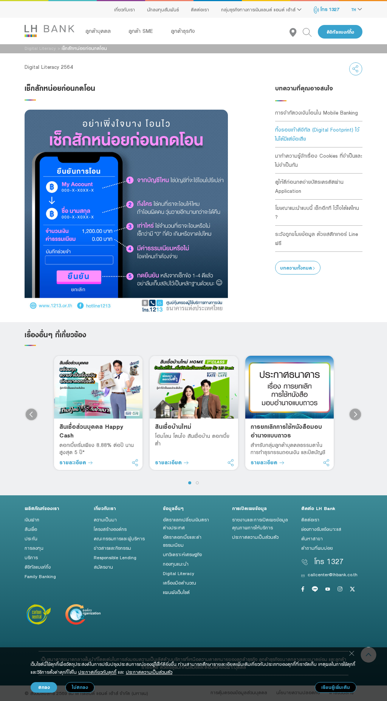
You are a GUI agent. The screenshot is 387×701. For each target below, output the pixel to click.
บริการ (31, 557)
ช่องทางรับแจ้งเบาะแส (321, 529)
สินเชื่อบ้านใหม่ (173, 426)
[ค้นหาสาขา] (296, 31)
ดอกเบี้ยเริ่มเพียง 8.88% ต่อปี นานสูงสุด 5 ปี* (96, 449)
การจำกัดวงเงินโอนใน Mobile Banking (316, 112)
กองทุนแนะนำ (176, 564)
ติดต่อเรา (200, 9)
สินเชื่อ (31, 529)
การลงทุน (34, 548)
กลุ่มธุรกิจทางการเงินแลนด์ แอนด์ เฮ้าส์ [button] (259, 9)
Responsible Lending (115, 557)
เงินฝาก (32, 519)
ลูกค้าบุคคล (99, 31)
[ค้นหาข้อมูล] (310, 31)
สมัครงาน (103, 567)
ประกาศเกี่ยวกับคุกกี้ (97, 672)
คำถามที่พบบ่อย (317, 548)
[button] (189, 482)
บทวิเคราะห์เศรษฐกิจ (182, 554)
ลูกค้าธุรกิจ (183, 31)
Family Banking (40, 576)
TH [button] (354, 9)
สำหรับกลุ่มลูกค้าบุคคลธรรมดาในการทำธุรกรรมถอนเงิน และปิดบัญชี (288, 449)
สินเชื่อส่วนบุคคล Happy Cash (91, 430)
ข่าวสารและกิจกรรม (112, 548)
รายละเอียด (73, 462)
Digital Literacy (40, 48)
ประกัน (31, 538)
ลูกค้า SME (141, 31)
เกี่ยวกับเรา (124, 9)
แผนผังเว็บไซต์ (176, 592)
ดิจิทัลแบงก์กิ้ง (340, 32)
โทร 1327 (329, 9)
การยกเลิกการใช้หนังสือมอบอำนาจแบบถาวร (286, 430)
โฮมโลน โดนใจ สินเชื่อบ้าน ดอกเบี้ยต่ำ (192, 440)
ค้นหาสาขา (312, 538)
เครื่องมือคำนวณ (179, 583)
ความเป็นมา (105, 519)
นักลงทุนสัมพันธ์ (163, 9)
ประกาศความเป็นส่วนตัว (255, 537)
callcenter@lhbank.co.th (333, 574)
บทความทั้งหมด (296, 268)
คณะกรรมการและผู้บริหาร (119, 538)
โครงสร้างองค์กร (110, 529)
